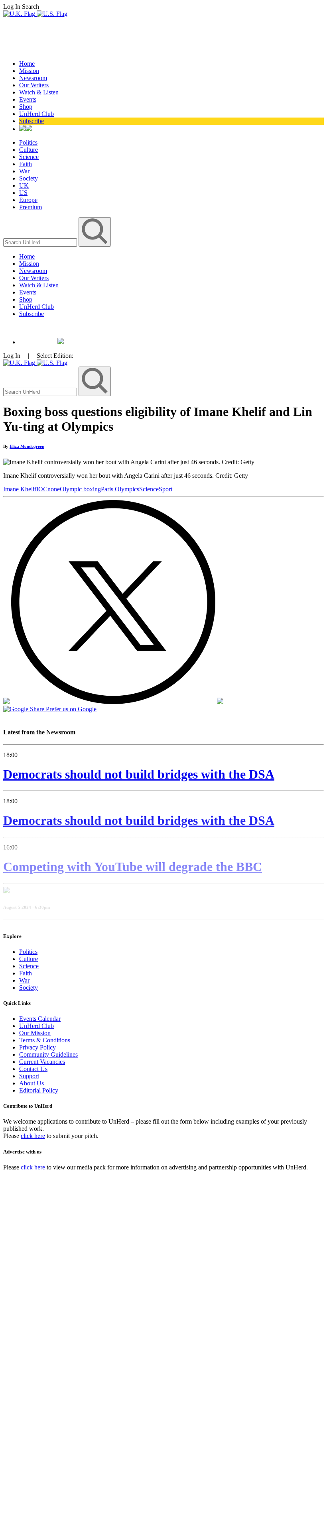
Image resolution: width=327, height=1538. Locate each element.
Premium (30, 207)
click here (33, 1135)
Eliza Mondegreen (27, 446)
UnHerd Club (36, 113)
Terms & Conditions (44, 1040)
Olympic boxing (80, 489)
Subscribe (31, 121)
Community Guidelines (48, 1054)
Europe (28, 199)
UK (24, 185)
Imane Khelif (19, 489)
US (23, 192)
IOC (41, 489)
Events (27, 99)
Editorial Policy (38, 1090)
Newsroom (33, 78)
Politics (28, 142)
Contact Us (33, 1068)
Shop (25, 106)
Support (29, 1076)
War (24, 171)
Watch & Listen (39, 92)
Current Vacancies (42, 1061)
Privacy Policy (37, 1047)
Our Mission (35, 1033)
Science (29, 156)
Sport (165, 489)
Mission (29, 70)
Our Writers (34, 85)
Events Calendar (40, 1018)
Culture (28, 149)
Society (28, 178)
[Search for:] (41, 242)
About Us (31, 1083)
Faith (25, 164)
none (53, 489)
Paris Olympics (120, 489)
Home (27, 63)
